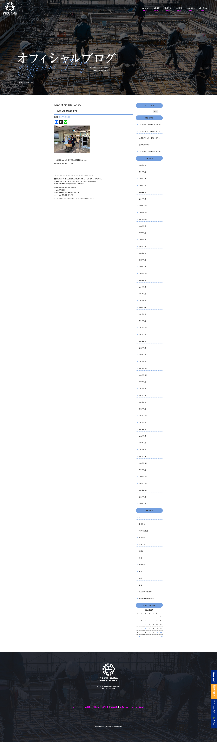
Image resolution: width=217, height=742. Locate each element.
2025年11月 (143, 212)
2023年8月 (142, 334)
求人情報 (179, 9)
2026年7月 (142, 172)
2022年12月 (143, 368)
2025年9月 (142, 226)
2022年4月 (142, 402)
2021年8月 (142, 422)
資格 (140, 558)
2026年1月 (142, 199)
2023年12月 (143, 328)
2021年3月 (142, 443)
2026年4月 (142, 185)
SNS (140, 585)
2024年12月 (143, 273)
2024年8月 (142, 280)
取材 (140, 571)
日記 (140, 517)
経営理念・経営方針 (145, 592)
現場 (140, 578)
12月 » (161, 636)
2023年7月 (142, 341)
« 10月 (138, 636)
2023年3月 (142, 361)
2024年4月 (142, 307)
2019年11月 (143, 483)
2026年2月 (142, 192)
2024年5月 (142, 300)
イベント (142, 544)
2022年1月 (142, 409)
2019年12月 (143, 477)
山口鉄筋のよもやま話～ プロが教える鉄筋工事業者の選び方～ (151, 131)
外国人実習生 (143, 531)
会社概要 (156, 9)
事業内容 (167, 9)
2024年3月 (142, 314)
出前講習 (142, 537)
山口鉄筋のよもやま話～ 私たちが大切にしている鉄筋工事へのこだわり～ (151, 124)
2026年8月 (142, 165)
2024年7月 (142, 287)
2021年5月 (142, 436)
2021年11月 (143, 416)
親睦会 (141, 551)
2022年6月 (142, 388)
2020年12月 (143, 463)
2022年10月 (143, 375)
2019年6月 (142, 504)
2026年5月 (142, 179)
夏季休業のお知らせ (145, 145)
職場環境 (142, 565)
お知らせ (142, 524)
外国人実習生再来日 (67, 111)
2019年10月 (143, 490)
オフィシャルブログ (138, 707)
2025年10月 (143, 219)
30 (161, 632)
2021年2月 (142, 449)
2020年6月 (142, 470)
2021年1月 (142, 456)
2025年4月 (142, 253)
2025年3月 (142, 260)
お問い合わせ (203, 9)
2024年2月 (142, 321)
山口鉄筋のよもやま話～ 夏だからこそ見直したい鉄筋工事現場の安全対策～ (151, 138)
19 (145, 628)
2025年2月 (142, 267)
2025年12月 (143, 206)
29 (157, 632)
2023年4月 (142, 355)
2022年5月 (142, 395)
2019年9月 (142, 497)
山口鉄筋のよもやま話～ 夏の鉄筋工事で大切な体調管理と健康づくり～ (151, 151)
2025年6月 (142, 246)
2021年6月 (142, 429)
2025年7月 (142, 239)
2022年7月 (142, 382)
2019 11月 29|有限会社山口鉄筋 (25, 82)
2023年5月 (142, 348)
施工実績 (190, 9)
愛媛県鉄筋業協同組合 (146, 598)
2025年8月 (142, 233)
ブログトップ (149, 105)
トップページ (144, 9)
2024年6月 (142, 294)
